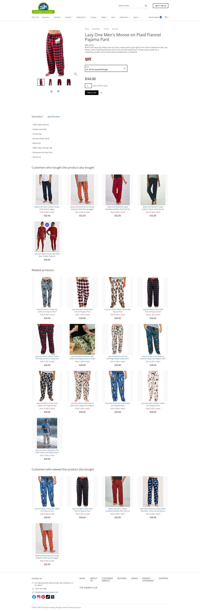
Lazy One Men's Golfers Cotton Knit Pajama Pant (153, 404)
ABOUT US (93, 579)
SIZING (134, 578)
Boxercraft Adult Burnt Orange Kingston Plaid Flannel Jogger (82, 208)
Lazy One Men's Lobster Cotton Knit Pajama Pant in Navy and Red (47, 358)
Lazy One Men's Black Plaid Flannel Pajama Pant (82, 310)
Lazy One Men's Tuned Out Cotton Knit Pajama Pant (47, 310)
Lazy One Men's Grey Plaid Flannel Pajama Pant (153, 310)
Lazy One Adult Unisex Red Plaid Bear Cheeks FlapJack (47, 255)
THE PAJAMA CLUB (88, 587)
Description (37, 116)
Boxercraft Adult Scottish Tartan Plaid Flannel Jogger (47, 208)
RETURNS (122, 578)
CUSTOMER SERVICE (107, 579)
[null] (51, 91)
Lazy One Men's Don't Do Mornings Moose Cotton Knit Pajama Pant (118, 358)
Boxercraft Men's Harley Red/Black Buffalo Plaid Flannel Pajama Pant (118, 511)
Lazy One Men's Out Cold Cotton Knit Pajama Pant (117, 404)
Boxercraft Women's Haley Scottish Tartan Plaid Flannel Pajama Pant (153, 209)
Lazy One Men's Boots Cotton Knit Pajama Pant (118, 310)
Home (87, 29)
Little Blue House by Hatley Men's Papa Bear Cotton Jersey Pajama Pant (153, 511)
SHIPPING (163, 578)
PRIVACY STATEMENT (148, 579)
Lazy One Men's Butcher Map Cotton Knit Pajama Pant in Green (82, 357)
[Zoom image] (76, 74)
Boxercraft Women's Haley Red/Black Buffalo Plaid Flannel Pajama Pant (118, 209)
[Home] (43, 8)
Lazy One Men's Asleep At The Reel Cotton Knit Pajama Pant (47, 451)
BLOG (82, 578)
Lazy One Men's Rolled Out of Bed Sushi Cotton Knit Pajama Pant (82, 405)
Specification (54, 116)
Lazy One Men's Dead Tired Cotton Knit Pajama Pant (47, 404)
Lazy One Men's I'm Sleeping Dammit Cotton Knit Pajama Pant (153, 357)
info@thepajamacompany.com (46, 592)
